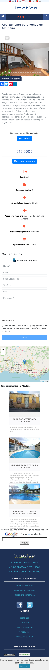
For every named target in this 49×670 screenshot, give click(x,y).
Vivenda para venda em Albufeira (24, 466)
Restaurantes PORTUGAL (24, 590)
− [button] (3, 353)
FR (20, 1)
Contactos (24, 623)
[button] (3, 59)
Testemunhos (24, 632)
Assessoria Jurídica (24, 637)
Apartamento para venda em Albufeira (25, 512)
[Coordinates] (24, 361)
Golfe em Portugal (24, 586)
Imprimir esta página (11, 79)
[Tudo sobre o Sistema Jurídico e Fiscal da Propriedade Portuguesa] (9, 654)
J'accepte (24, 666)
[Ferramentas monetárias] (24, 654)
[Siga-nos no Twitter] (30, 605)
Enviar (24, 337)
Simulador (25, 138)
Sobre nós (24, 618)
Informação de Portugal (24, 595)
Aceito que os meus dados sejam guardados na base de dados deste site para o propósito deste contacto (24, 328)
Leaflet (42, 381)
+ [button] (3, 349)
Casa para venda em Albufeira (24, 420)
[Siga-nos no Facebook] (19, 605)
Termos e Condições (24, 627)
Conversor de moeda (25, 161)
